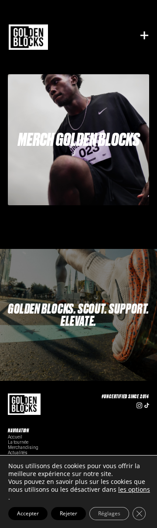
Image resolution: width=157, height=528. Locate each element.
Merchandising (23, 447)
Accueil (15, 437)
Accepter (28, 513)
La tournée (18, 442)
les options (134, 489)
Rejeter (68, 513)
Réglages (109, 513)
